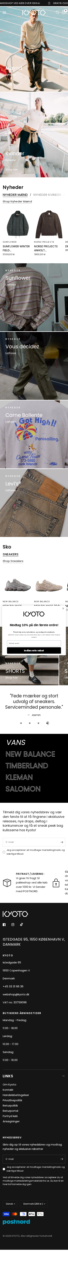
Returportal (10, 1111)
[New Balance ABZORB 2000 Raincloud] (18, 583)
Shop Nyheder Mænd (17, 201)
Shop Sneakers (13, 560)
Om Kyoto (9, 1084)
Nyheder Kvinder (47, 195)
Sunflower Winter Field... (16, 248)
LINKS (8, 1076)
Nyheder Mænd (15, 195)
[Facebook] (7, 925)
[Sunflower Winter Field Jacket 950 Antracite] (18, 223)
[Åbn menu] (4, 12)
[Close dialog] (63, 608)
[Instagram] (15, 925)
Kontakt (8, 1090)
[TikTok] (24, 924)
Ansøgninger (11, 1121)
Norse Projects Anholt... (46, 248)
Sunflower (10, 241)
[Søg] (58, 12)
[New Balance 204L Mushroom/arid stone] (49, 583)
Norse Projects (44, 241)
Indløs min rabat (34, 650)
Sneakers (10, 554)
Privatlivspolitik (12, 1100)
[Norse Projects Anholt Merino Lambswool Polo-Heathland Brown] (49, 223)
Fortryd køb (10, 1116)
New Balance (11, 601)
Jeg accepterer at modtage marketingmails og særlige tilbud (36, 852)
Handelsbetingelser (16, 1095)
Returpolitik (10, 1105)
